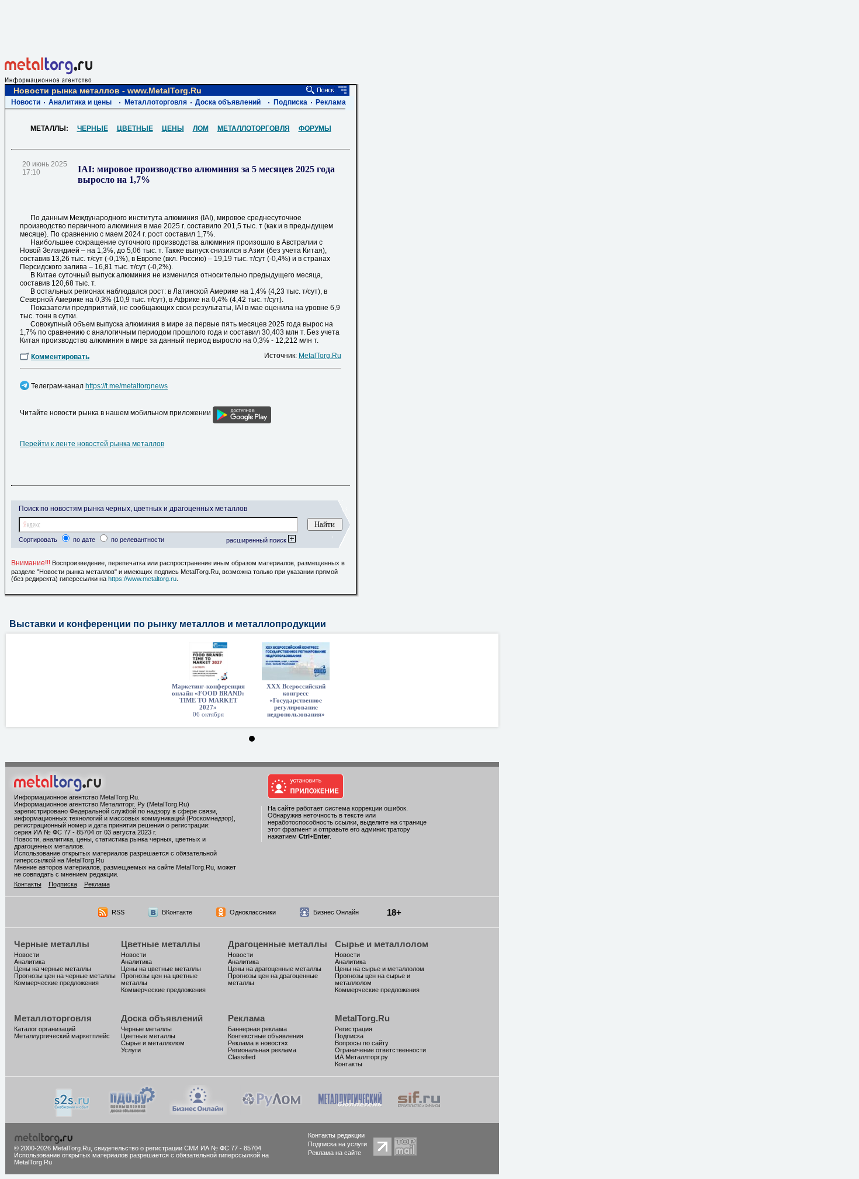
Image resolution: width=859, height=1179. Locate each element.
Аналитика (29, 961)
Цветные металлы (160, 944)
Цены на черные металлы (52, 968)
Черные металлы (51, 944)
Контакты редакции (336, 1135)
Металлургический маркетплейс (62, 1035)
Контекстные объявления (265, 1035)
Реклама (331, 102)
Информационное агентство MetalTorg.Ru (76, 797)
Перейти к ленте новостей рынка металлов (92, 444)
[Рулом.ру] (271, 1112)
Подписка (290, 102)
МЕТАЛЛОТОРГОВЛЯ (253, 128)
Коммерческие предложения (56, 982)
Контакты (27, 884)
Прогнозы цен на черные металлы (65, 975)
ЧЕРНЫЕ (92, 128)
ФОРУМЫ (315, 128)
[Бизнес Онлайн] (198, 1112)
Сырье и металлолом (381, 944)
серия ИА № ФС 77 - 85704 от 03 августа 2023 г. (85, 832)
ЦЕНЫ (173, 128)
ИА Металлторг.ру (361, 1056)
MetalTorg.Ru (320, 356)
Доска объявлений (228, 102)
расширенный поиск (257, 540)
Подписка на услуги (337, 1143)
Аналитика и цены (80, 102)
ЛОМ (201, 128)
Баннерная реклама (257, 1028)
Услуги (131, 1049)
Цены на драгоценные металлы (274, 968)
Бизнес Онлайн (336, 912)
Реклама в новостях (258, 1042)
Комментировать (60, 357)
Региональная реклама (262, 1049)
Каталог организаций (44, 1028)
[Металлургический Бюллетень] (349, 1112)
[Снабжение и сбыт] (72, 1114)
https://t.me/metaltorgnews (126, 386)
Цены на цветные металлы (161, 968)
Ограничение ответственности (380, 1049)
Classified (241, 1056)
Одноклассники (253, 912)
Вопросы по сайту (362, 1042)
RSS (118, 912)
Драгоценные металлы (277, 944)
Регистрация (353, 1028)
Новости (25, 102)
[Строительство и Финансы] (419, 1112)
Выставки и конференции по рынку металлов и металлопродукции (167, 624)
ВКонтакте (177, 912)
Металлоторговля (155, 102)
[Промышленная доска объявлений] (133, 1113)
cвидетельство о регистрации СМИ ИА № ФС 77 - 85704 (177, 1148)
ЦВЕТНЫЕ (135, 128)
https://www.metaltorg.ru (142, 578)
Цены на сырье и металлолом (379, 968)
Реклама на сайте (334, 1152)
